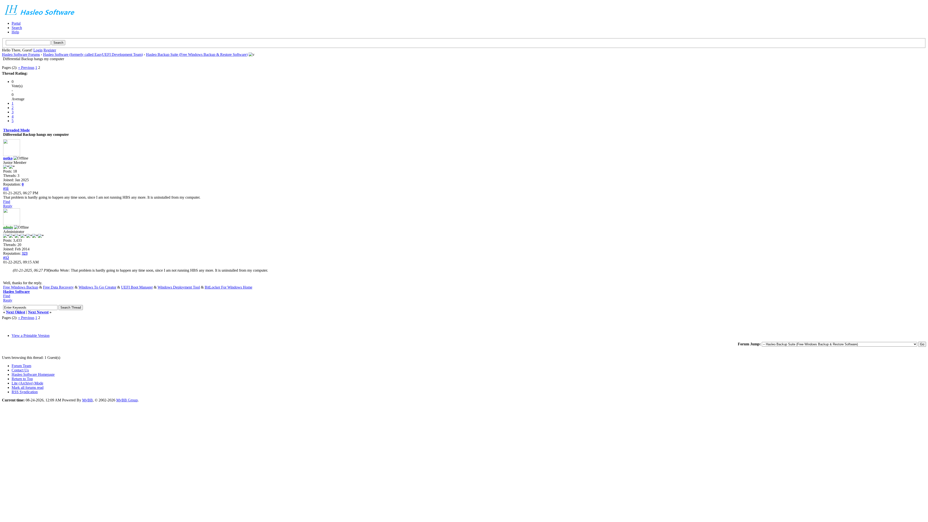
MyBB (87, 400)
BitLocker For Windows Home (228, 287)
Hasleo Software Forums (21, 54)
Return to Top (22, 379)
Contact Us (20, 370)
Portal (16, 23)
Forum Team (21, 366)
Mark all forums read (28, 387)
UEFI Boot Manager (137, 287)
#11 (6, 189)
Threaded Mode (16, 130)
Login (38, 50)
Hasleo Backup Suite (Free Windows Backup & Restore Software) (197, 54)
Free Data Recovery (58, 287)
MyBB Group (127, 400)
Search (17, 28)
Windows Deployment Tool (179, 287)
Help (15, 32)
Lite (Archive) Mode (27, 383)
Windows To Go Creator (97, 287)
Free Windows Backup (20, 287)
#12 (6, 258)
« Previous (26, 67)
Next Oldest (15, 312)
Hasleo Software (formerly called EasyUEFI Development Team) (93, 54)
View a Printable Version (31, 336)
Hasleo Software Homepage (33, 374)
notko (8, 158)
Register (50, 50)
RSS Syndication (25, 392)
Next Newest (38, 312)
